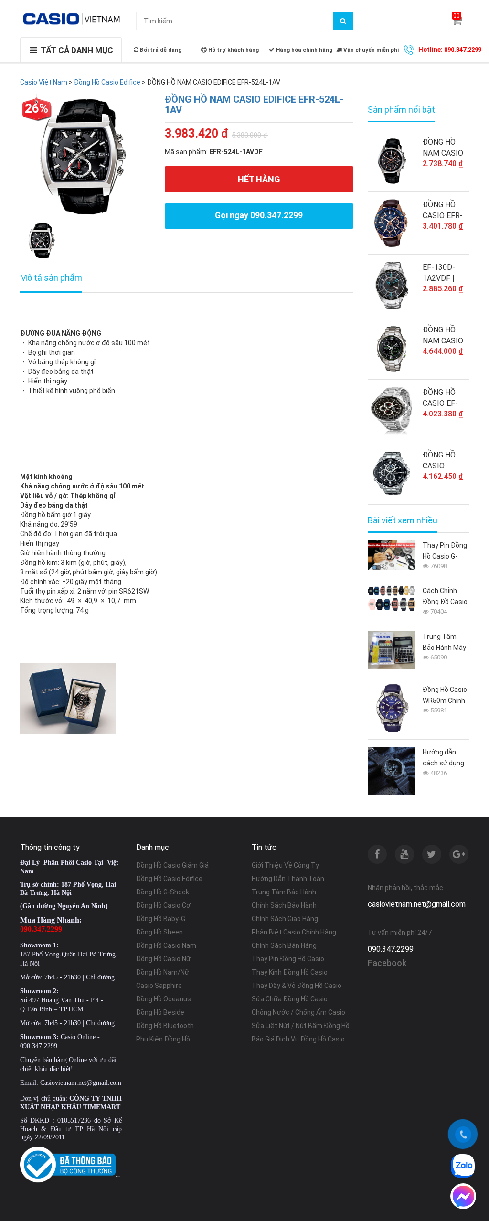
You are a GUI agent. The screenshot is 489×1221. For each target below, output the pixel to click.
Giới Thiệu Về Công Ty (285, 865)
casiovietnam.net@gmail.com (417, 904)
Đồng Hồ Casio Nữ (163, 959)
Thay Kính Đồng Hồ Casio (290, 972)
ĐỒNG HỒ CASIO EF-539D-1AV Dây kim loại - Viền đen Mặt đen (445, 398)
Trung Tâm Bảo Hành (284, 892)
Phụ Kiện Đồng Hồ (163, 1039)
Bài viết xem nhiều (402, 520)
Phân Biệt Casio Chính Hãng (294, 932)
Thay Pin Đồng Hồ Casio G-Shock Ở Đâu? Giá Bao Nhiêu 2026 (445, 551)
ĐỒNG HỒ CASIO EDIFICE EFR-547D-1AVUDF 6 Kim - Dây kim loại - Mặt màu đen (445, 460)
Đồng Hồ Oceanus (163, 999)
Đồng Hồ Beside (160, 1012)
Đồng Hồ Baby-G (160, 919)
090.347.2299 (391, 949)
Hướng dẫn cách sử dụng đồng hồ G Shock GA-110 (444, 758)
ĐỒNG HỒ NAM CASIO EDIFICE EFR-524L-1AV (254, 105)
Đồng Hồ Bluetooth (165, 1026)
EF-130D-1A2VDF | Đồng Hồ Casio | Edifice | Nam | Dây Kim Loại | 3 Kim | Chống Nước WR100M (445, 273)
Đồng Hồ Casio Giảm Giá (172, 865)
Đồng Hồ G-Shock (162, 892)
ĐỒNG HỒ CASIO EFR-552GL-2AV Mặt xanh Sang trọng (443, 210)
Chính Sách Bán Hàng (284, 945)
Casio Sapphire (159, 985)
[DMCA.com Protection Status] (118, 1176)
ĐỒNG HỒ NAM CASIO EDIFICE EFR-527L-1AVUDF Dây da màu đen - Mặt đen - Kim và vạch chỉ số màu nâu (445, 148)
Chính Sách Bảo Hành (284, 905)
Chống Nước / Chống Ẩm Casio (298, 1012)
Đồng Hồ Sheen (159, 932)
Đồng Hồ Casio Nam (166, 945)
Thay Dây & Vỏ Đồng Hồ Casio (296, 985)
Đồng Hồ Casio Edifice (169, 878)
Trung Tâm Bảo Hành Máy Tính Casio (444, 643)
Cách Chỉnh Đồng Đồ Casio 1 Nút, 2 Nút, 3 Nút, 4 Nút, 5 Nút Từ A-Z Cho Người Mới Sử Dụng (445, 597)
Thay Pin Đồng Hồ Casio (288, 959)
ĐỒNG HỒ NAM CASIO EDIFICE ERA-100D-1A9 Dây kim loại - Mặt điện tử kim (446, 335)
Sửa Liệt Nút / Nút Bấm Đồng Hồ (301, 1026)
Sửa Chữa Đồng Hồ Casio (290, 999)
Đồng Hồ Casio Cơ (163, 905)
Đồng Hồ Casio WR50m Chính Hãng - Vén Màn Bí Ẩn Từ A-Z (445, 696)
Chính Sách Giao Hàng (285, 919)
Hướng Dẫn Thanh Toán (288, 878)
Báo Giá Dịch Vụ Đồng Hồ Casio (298, 1039)
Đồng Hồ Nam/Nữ (162, 972)
